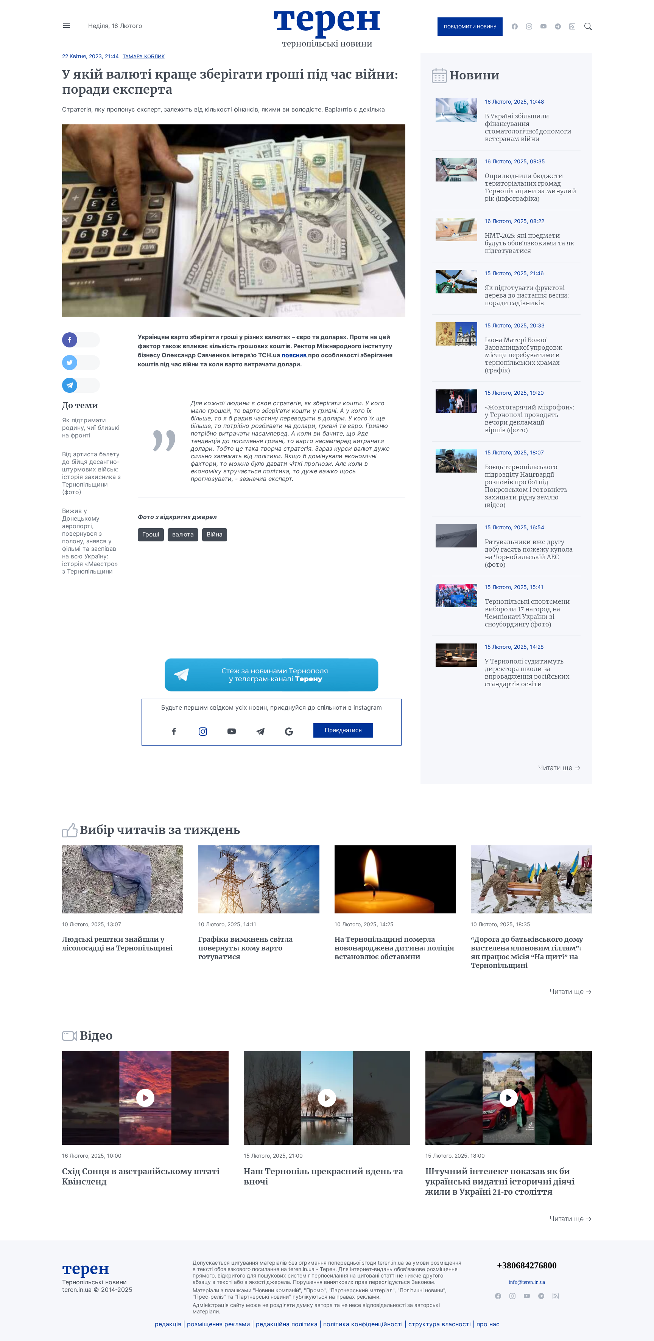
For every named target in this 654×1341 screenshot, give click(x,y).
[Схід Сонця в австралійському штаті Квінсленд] (145, 1098)
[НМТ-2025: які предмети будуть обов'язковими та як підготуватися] (456, 236)
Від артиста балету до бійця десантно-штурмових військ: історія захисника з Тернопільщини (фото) (91, 473)
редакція (168, 1324)
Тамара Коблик (144, 56)
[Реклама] (271, 675)
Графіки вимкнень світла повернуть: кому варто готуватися (245, 948)
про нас (488, 1324)
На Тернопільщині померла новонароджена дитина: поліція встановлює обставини (394, 948)
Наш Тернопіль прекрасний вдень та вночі (323, 1176)
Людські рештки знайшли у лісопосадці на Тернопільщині (117, 943)
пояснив (295, 355)
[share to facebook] (81, 339)
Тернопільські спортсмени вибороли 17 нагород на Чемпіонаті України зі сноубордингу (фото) (527, 613)
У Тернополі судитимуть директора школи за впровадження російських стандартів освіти (527, 672)
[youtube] (543, 26)
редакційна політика (287, 1324)
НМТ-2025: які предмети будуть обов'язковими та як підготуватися (529, 243)
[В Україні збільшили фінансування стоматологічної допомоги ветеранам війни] (456, 120)
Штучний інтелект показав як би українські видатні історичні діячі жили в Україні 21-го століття (500, 1181)
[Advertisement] (92, 694)
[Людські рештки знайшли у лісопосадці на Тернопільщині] (122, 879)
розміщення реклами (218, 1324)
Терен (327, 18)
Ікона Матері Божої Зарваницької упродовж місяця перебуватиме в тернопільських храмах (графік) (523, 355)
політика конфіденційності (363, 1324)
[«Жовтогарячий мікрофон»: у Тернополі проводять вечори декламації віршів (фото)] (456, 411)
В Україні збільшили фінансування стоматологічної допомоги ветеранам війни (528, 127)
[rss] (572, 26)
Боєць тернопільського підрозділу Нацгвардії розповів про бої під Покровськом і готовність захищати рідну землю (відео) (526, 485)
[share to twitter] (81, 362)
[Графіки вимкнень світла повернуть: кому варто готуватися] (258, 879)
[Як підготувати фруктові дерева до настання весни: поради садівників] (456, 288)
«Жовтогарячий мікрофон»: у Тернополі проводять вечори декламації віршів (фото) (529, 418)
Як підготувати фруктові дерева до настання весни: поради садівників (527, 295)
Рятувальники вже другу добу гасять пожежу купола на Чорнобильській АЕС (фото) (529, 553)
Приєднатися (343, 730)
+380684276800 (527, 1265)
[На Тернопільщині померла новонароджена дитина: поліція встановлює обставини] (395, 879)
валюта (183, 534)
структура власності (439, 1324)
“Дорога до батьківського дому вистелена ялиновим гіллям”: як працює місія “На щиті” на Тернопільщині (527, 952)
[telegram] (558, 26)
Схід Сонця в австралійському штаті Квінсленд (141, 1176)
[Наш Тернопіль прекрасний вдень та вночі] (327, 1098)
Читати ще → (559, 768)
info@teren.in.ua (527, 1282)
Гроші (150, 534)
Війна (215, 534)
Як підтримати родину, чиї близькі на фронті (91, 427)
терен (85, 1268)
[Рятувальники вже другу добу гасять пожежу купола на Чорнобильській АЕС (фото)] (456, 546)
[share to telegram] (81, 385)
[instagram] (529, 26)
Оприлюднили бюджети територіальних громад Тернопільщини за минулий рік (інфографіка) (530, 187)
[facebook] (515, 26)
